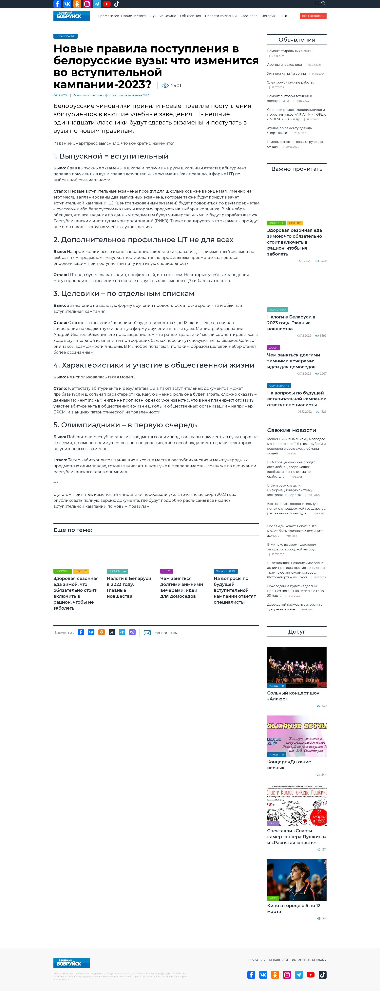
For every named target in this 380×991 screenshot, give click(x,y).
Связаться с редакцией (268, 960)
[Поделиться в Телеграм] (122, 632)
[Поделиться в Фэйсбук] (81, 632)
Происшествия (133, 16)
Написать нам (166, 633)
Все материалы (313, 16)
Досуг (166, 571)
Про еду (81, 571)
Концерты (276, 685)
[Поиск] (323, 3)
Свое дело (249, 16)
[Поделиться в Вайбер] (132, 632)
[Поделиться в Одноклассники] (101, 632)
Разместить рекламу (309, 960)
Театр (273, 823)
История (268, 16)
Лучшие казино (163, 16)
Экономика (117, 571)
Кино (273, 898)
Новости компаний (221, 16)
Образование (65, 36)
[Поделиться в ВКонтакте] (91, 632)
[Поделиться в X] (112, 632)
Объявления (190, 16)
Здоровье (63, 571)
